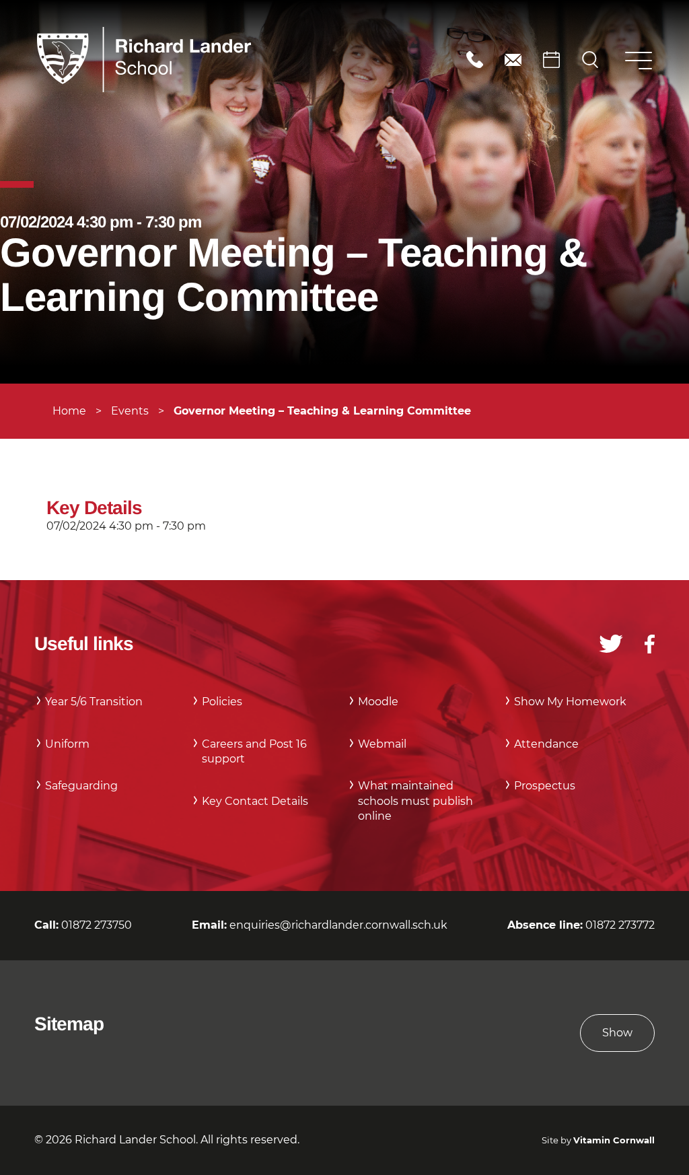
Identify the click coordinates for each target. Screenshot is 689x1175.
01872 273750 (474, 59)
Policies (222, 701)
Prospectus (544, 785)
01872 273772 (620, 925)
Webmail (382, 744)
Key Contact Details (255, 801)
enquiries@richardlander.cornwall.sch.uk (513, 59)
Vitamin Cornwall (614, 1140)
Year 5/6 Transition (94, 701)
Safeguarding (81, 785)
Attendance (546, 744)
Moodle (378, 701)
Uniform (67, 744)
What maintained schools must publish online (415, 800)
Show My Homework (570, 701)
